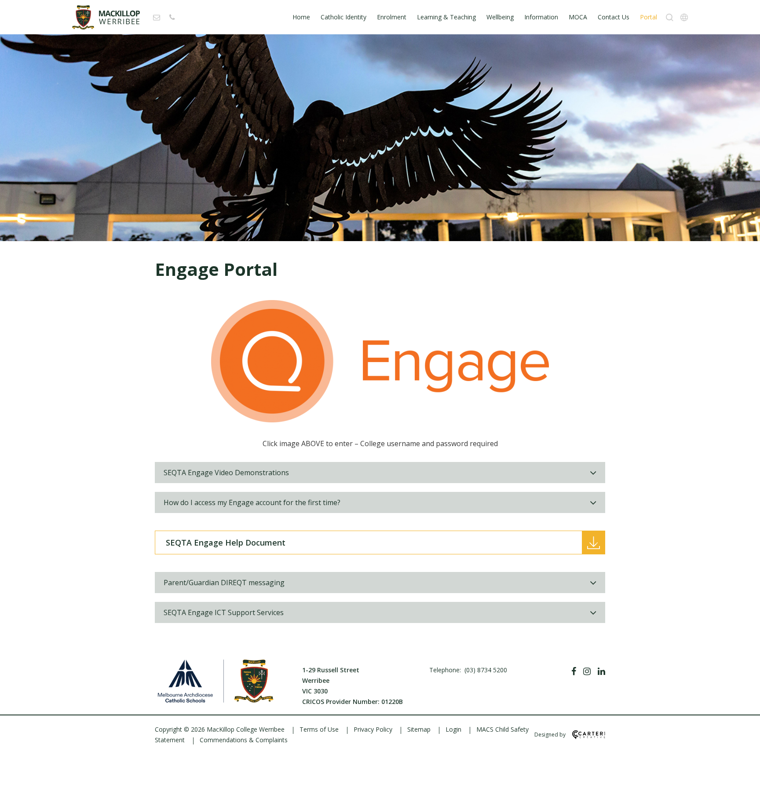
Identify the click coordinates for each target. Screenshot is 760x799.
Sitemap (419, 729)
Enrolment (391, 17)
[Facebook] (573, 671)
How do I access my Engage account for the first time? (252, 502)
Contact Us (613, 17)
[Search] (669, 17)
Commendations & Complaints (244, 740)
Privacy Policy (373, 729)
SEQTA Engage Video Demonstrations (226, 472)
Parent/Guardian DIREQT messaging (224, 582)
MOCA (578, 17)
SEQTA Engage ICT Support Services (224, 612)
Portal (648, 17)
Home (301, 17)
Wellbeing (500, 17)
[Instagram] (587, 671)
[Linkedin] (601, 671)
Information (541, 17)
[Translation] (684, 17)
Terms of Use (319, 729)
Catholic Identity (343, 17)
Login (453, 729)
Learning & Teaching (446, 17)
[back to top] (742, 785)
